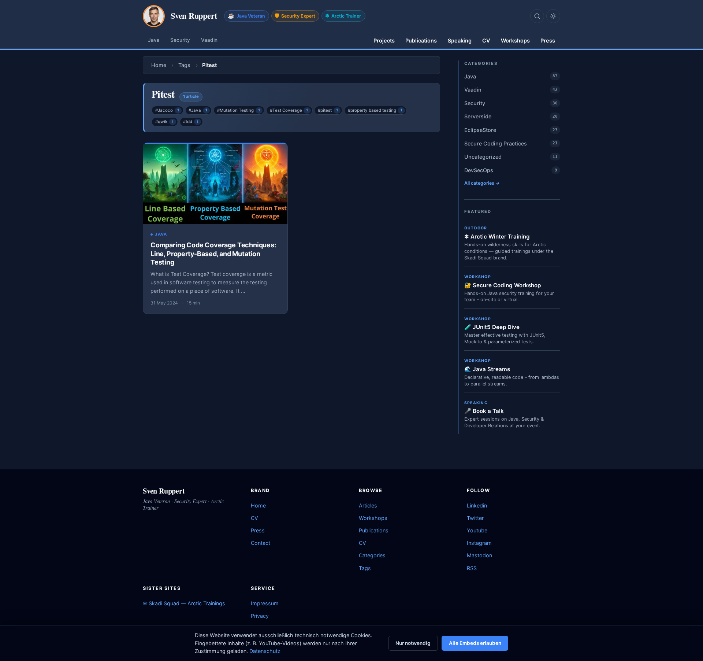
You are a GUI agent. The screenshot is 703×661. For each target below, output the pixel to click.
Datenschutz (264, 651)
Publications (421, 40)
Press (547, 40)
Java (154, 40)
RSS (472, 568)
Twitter (475, 518)
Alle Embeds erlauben (475, 643)
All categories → (482, 183)
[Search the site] (537, 16)
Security (180, 40)
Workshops (515, 40)
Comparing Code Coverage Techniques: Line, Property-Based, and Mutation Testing (213, 253)
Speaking (460, 40)
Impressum (265, 603)
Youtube (477, 530)
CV (486, 40)
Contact (260, 543)
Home (158, 65)
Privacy (260, 616)
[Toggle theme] (553, 16)
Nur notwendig (413, 643)
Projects (384, 40)
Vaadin (209, 40)
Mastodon (479, 555)
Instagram (479, 543)
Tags (184, 65)
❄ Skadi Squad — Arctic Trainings (184, 603)
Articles (368, 505)
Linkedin (477, 505)
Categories (372, 555)
